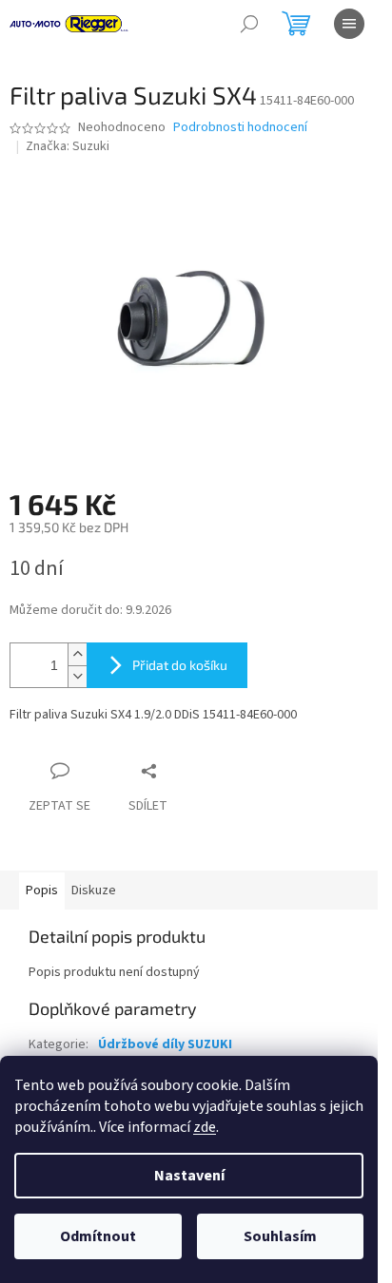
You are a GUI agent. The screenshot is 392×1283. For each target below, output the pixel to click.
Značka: (67, 146)
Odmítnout (98, 1236)
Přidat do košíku (179, 665)
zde (204, 1127)
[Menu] (349, 24)
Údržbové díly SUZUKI (165, 1044)
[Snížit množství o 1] (77, 676)
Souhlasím (280, 1236)
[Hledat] (249, 24)
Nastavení (189, 1175)
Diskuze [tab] (93, 890)
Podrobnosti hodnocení (240, 128)
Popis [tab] (42, 890)
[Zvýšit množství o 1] (77, 654)
